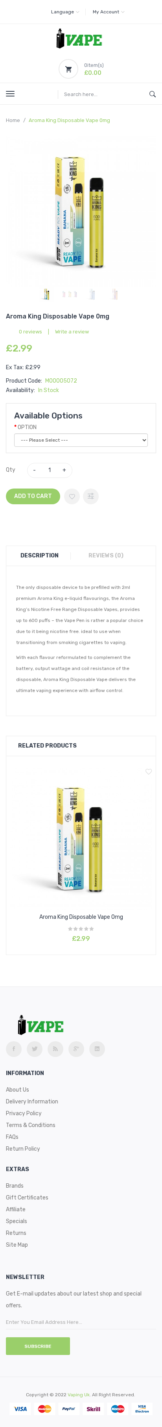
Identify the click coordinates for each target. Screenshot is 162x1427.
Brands (15, 1186)
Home (13, 120)
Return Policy (23, 1149)
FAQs (12, 1137)
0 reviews (30, 332)
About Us (17, 1089)
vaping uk (79, 1394)
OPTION (27, 427)
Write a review (72, 332)
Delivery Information (32, 1101)
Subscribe (38, 1346)
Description (39, 555)
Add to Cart (33, 496)
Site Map (17, 1245)
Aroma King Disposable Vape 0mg (69, 120)
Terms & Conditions (30, 1125)
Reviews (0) (105, 555)
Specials (16, 1221)
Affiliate (16, 1209)
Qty (10, 469)
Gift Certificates (27, 1197)
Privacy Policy (24, 1113)
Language (62, 12)
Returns (16, 1233)
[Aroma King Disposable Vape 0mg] (46, 294)
